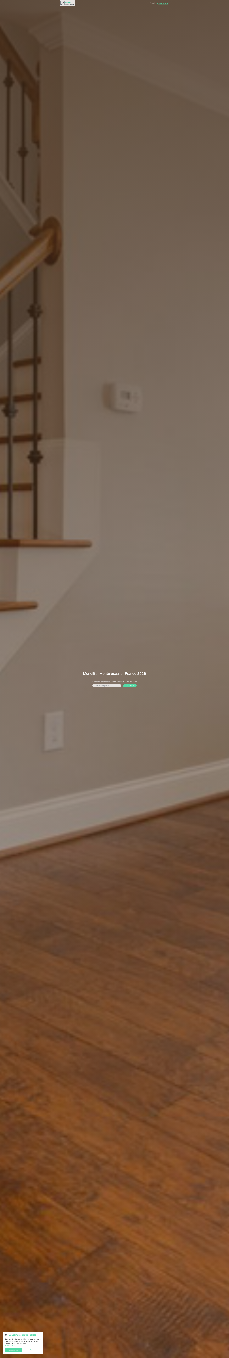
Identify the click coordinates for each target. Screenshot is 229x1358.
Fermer (32, 1350)
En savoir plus (10, 1345)
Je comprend (13, 1350)
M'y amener (130, 686)
